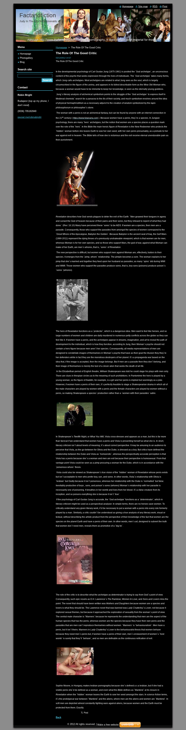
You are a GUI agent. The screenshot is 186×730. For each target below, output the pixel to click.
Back (58, 717)
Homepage (61, 47)
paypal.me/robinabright (29, 117)
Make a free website (108, 724)
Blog (22, 62)
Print (164, 6)
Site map (143, 6)
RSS (155, 6)
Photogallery (26, 58)
